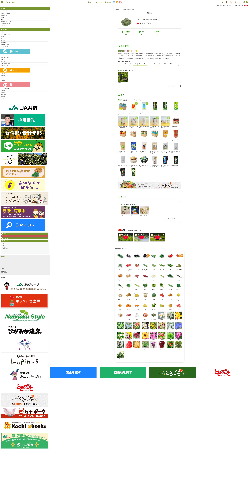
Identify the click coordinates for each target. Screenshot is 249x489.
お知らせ (224, 5)
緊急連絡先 (229, 5)
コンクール (3, 98)
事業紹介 (3, 31)
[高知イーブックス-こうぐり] (24, 425)
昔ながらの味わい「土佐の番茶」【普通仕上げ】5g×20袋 (165, 152)
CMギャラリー (4, 243)
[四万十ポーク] (24, 412)
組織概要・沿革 (4, 15)
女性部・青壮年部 (4, 46)
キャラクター (4, 247)
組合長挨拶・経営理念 (5, 13)
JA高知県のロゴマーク (5, 23)
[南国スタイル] (24, 315)
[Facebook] (244, 2)
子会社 (2, 19)
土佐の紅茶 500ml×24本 (175, 126)
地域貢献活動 (3, 42)
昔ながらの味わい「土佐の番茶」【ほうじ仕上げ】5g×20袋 (154, 152)
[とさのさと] (24, 387)
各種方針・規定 (5, 248)
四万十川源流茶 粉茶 (174, 165)
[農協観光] (24, 441)
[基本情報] (126, 32)
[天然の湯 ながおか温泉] (24, 330)
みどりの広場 (3, 38)
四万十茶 (119, 82)
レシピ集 (3, 73)
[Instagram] (247, 2)
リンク (3, 250)
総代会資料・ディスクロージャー (7, 21)
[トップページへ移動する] (10, 2)
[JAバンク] (222, 2)
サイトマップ (240, 5)
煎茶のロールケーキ (143, 215)
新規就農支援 (3, 61)
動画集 (3, 245)
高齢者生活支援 (4, 92)
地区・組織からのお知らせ (6, 34)
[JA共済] (239, 2)
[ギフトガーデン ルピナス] (24, 359)
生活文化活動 (3, 94)
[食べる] (157, 32)
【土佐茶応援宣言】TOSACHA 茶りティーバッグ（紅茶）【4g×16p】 (133, 113)
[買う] (141, 32)
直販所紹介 (3, 75)
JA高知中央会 (4, 25)
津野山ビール (133, 215)
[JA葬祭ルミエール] (24, 345)
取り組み (99, 2)
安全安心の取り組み (5, 57)
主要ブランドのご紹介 (5, 63)
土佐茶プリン (123, 215)
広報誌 (2, 36)
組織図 (2, 17)
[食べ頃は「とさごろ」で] (149, 184)
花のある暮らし (4, 96)
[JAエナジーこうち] (24, 374)
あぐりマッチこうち (5, 65)
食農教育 (3, 90)
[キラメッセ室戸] (24, 301)
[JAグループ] (24, 286)
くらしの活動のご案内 (5, 88)
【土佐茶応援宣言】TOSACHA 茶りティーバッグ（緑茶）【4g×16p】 (144, 113)
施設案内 (246, 5)
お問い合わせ (219, 5)
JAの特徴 (3, 59)
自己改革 (3, 40)
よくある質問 (234, 5)
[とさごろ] (24, 400)
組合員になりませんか (5, 44)
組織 (90, 2)
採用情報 (108, 2)
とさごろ (3, 80)
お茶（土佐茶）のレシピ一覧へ (170, 218)
